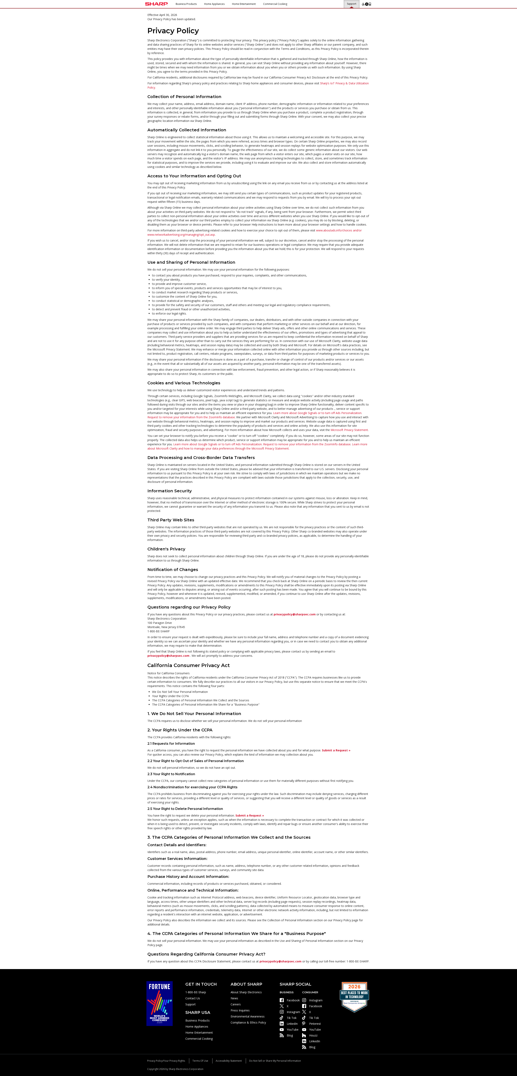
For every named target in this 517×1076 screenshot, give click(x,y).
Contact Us (192, 998)
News (234, 998)
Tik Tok (291, 1018)
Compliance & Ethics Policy (248, 1022)
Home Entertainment (244, 4)
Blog (290, 1035)
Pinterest (315, 1024)
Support (351, 3)
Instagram (293, 1012)
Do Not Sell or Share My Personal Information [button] (275, 1060)
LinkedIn (292, 1024)
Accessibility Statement (229, 1060)
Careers (236, 1004)
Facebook (293, 1000)
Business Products (186, 4)
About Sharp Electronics (246, 992)
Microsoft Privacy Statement (349, 430)
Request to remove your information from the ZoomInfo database (191, 417)
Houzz (313, 1035)
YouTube (292, 1029)
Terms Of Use (200, 1060)
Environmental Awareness (248, 1016)
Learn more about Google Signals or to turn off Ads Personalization (317, 413)
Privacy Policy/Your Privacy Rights (166, 1060)
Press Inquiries (240, 1010)
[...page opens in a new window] (159, 1003)
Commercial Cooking (275, 4)
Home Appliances (214, 4)
